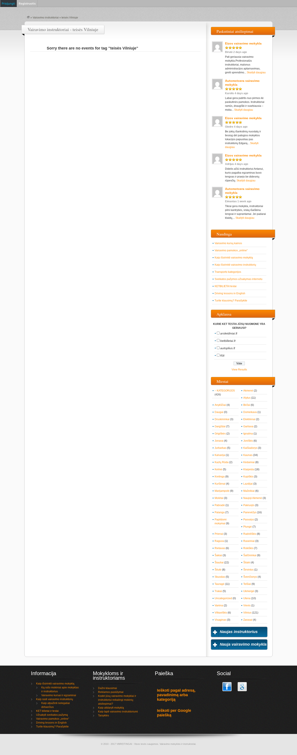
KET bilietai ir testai (47, 710)
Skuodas (220, 576)
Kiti (222, 355)
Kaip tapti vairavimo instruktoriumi (118, 711)
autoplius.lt (227, 348)
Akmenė (248, 390)
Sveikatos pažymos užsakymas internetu (238, 279)
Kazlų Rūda (222, 462)
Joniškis (248, 440)
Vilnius (247, 612)
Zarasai (247, 619)
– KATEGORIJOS (225, 390)
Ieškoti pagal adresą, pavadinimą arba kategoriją (176, 695)
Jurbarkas (220, 447)
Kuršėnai (220, 483)
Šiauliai (219, 562)
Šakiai (218, 555)
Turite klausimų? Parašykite (231, 300)
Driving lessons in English (230, 293)
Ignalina (248, 433)
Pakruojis (248, 505)
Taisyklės (103, 715)
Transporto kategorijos (228, 271)
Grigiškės (220, 433)
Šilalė (246, 562)
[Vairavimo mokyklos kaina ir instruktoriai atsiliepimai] (28, 17)
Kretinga (220, 476)
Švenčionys (250, 576)
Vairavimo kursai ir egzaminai (58, 695)
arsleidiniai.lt (228, 333)
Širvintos (248, 569)
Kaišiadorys (250, 447)
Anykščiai (220, 404)
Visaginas (220, 619)
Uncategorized (223, 598)
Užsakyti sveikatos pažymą (52, 714)
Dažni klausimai (107, 688)
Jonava (219, 440)
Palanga (220, 512)
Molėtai (219, 498)
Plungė (247, 526)
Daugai (219, 412)
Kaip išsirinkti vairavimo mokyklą (234, 257)
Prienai (219, 533)
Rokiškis (248, 548)
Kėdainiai (249, 462)
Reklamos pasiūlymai (110, 692)
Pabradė (220, 505)
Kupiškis (248, 476)
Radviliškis (249, 533)
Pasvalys (248, 519)
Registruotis (27, 3)
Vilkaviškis (221, 612)
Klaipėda (248, 469)
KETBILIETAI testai (226, 286)
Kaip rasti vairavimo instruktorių (54, 699)
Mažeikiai (249, 490)
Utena (246, 598)
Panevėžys (249, 512)
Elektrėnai (249, 419)
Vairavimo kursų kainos (228, 243)
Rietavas (220, 548)
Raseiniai (249, 541)
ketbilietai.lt (227, 340)
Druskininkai (222, 419)
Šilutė (218, 569)
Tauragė (219, 584)
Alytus (246, 397)
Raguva (219, 541)
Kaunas (247, 455)
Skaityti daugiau (256, 72)
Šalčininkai (249, 555)
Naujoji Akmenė (252, 498)
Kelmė (218, 469)
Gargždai (220, 426)
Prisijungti (8, 3)
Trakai (218, 591)
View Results (239, 369)
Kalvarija (220, 455)
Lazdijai (248, 483)
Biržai (246, 404)
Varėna (219, 605)
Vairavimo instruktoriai (46, 17)
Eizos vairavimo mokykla (243, 43)
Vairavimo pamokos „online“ (231, 250)
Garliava (248, 426)
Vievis (246, 605)
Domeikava (250, 412)
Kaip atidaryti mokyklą (111, 707)
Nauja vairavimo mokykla (243, 644)
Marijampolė (222, 490)
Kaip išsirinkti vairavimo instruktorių (235, 264)
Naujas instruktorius (239, 632)
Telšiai (247, 584)
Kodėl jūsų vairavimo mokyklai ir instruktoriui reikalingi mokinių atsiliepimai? (117, 699)
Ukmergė (248, 591)
